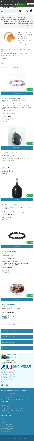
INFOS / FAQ (6, 347)
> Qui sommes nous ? (8, 371)
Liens (2, 420)
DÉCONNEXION (5, 412)
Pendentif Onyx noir (9, 153)
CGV (2, 419)
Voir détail (17, 93)
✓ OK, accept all (20, 4)
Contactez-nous (7, 428)
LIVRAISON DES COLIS (8, 331)
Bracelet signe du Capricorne (13, 98)
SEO (24, 438)
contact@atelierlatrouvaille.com (17, 399)
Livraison (4, 422)
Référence (5, 116)
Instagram (7, 386)
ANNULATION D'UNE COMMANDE (11, 410)
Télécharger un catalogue (10, 426)
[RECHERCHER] (20, 11)
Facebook (2, 386)
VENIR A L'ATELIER (6, 432)
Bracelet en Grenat (9, 251)
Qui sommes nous (7, 424)
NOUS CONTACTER (8, 342)
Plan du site (5, 430)
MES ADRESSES (5, 407)
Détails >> (4, 58)
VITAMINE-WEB (17, 438)
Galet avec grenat (9, 304)
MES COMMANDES (6, 405)
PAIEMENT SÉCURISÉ (8, 336)
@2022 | (10, 438)
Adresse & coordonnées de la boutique (15, 390)
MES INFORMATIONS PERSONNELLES (12, 408)
